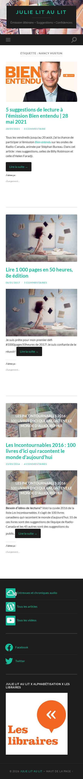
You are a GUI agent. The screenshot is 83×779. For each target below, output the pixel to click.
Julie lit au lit (41, 12)
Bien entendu (43, 142)
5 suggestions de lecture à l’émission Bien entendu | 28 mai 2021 (37, 115)
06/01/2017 (13, 282)
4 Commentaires (35, 464)
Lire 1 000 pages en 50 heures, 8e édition (39, 272)
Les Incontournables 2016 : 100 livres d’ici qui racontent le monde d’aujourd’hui (41, 451)
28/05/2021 (13, 128)
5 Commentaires (35, 282)
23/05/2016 (13, 464)
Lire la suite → (18, 166)
